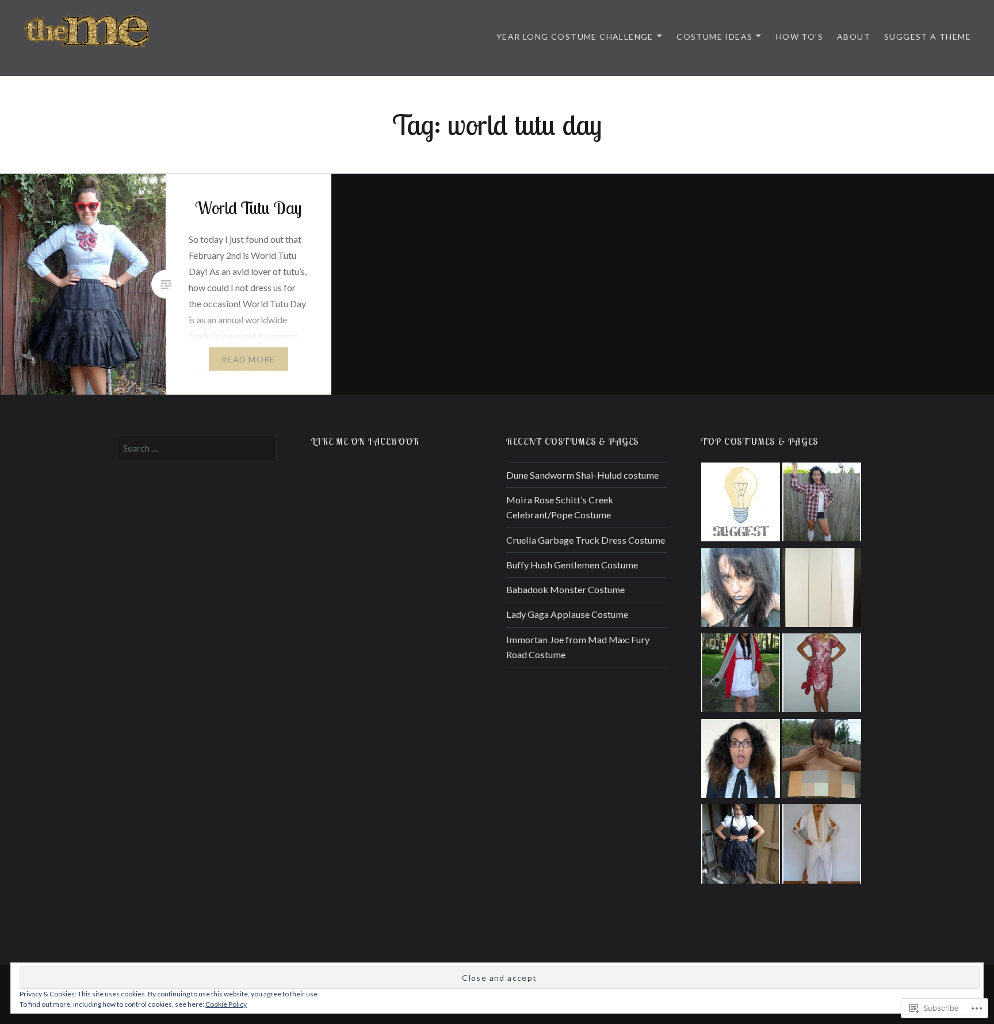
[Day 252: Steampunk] (740, 846)
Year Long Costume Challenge (574, 36)
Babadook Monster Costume (565, 589)
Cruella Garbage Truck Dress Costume (585, 539)
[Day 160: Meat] (821, 675)
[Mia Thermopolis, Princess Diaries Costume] (740, 761)
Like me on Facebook (365, 441)
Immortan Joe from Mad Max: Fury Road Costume (577, 647)
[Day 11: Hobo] (740, 590)
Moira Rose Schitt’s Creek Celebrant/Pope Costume (559, 507)
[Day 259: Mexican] (821, 504)
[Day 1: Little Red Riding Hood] (740, 675)
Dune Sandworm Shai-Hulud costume (582, 474)
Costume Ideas (714, 36)
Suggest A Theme (927, 36)
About (853, 36)
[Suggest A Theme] (740, 504)
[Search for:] (197, 447)
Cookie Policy (226, 1004)
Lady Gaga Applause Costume (567, 614)
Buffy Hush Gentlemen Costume (572, 564)
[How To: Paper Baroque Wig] (821, 590)
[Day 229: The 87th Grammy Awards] (821, 761)
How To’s (799, 36)
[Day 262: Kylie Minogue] (821, 846)
